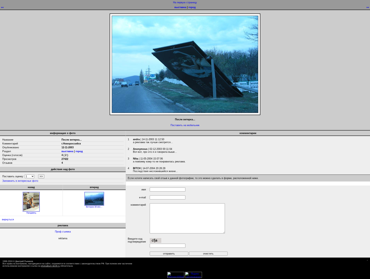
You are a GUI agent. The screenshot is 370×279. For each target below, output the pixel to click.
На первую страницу (185, 2)
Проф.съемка (63, 231)
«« (2, 7)
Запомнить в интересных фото (20, 180)
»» (367, 7)
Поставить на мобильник (185, 125)
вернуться (8, 219)
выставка (180, 7)
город (192, 7)
